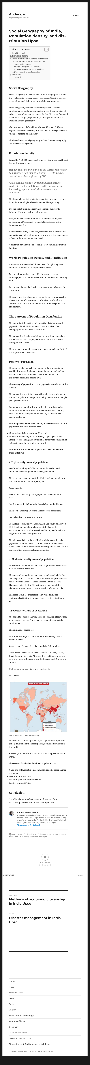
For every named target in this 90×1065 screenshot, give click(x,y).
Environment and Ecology (21, 1015)
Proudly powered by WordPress (41, 1052)
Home (12, 981)
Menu (76, 15)
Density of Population (23, 64)
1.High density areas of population (28, 67)
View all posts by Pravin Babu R (28, 825)
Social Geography (19, 53)
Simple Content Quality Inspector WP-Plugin (30, 1044)
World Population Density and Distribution (30, 59)
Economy (13, 998)
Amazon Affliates (17, 1021)
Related (18, 77)
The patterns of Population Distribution (28, 62)
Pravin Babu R (17, 834)
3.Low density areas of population (27, 72)
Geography (14, 1027)
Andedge (17, 14)
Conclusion (17, 75)
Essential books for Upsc (20, 1038)
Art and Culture (16, 993)
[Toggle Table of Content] (45, 50)
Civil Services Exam (45, 834)
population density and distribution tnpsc (31, 837)
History (12, 987)
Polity (11, 1004)
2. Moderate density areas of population (30, 69)
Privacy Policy (23, 1052)
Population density (20, 56)
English (12, 1010)
